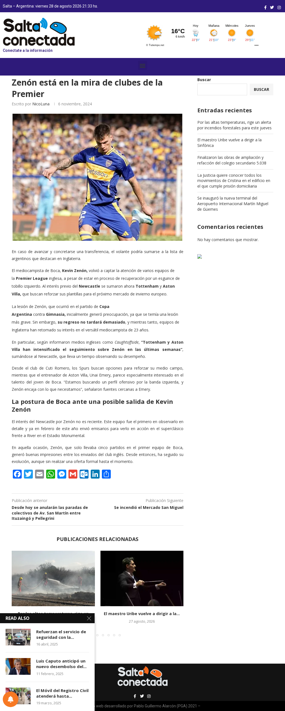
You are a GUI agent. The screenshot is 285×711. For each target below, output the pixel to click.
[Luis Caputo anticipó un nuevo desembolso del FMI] (18, 666)
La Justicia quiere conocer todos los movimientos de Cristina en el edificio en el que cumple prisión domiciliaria (233, 181)
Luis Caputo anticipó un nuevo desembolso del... (61, 663)
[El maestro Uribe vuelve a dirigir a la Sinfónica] (142, 578)
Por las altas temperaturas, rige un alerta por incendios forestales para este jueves (234, 125)
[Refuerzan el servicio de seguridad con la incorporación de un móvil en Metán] (18, 637)
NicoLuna (41, 103)
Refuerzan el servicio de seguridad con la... (61, 634)
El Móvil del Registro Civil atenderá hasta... (62, 693)
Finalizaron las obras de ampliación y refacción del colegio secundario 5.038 (231, 160)
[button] (142, 65)
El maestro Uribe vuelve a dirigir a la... (142, 613)
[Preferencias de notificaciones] (10, 699)
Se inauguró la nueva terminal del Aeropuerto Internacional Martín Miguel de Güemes (232, 203)
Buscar (204, 79)
